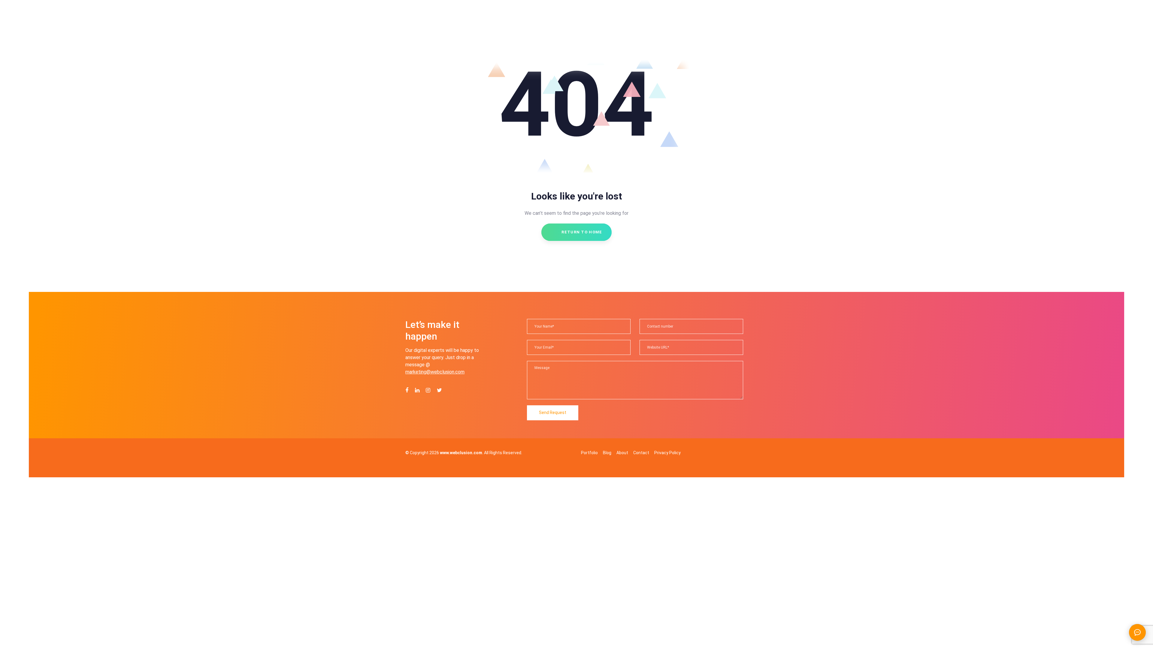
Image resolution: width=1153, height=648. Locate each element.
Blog (607, 452)
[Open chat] (1137, 632)
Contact (641, 452)
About (622, 452)
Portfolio (589, 452)
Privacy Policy (667, 452)
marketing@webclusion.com (435, 372)
